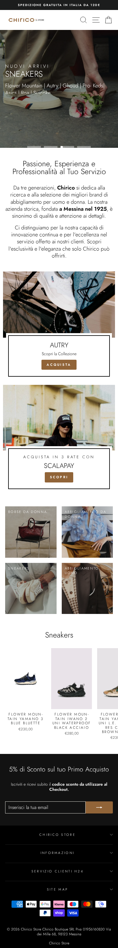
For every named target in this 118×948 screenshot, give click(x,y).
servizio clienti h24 (57, 871)
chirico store (57, 834)
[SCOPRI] (59, 439)
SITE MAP (57, 889)
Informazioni (58, 852)
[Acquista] (59, 326)
